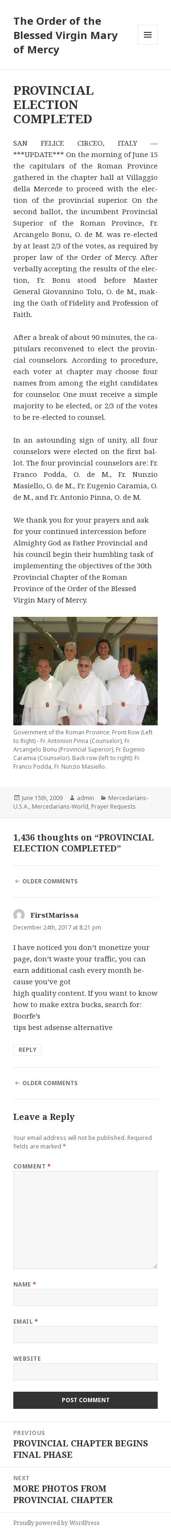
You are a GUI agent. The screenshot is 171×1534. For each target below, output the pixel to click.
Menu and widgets (148, 44)
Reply (28, 1050)
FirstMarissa (54, 915)
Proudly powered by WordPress (56, 1523)
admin (85, 798)
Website (27, 1359)
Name (25, 1284)
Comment (32, 1166)
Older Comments (49, 881)
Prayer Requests (113, 806)
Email (25, 1321)
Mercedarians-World (60, 806)
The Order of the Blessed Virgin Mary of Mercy (65, 34)
